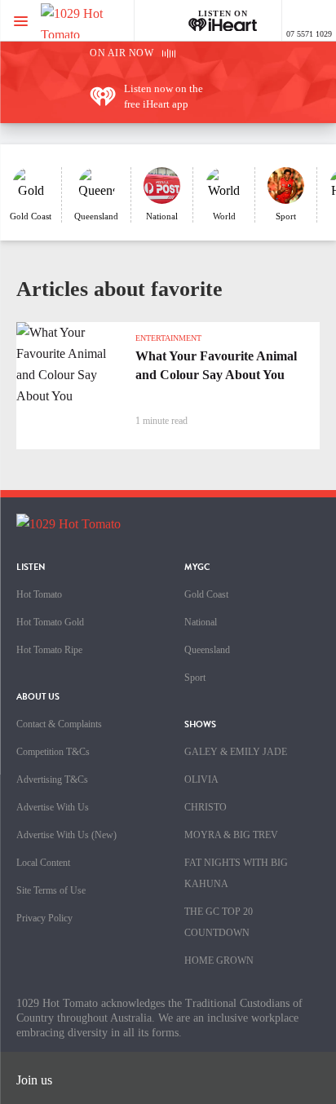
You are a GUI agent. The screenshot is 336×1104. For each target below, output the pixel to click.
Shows (200, 724)
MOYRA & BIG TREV (231, 835)
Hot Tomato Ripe (49, 650)
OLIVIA (201, 779)
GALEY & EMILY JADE (235, 751)
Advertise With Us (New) (66, 835)
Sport (195, 677)
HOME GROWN (219, 960)
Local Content (43, 862)
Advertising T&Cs (52, 779)
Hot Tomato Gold (50, 622)
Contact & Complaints (59, 724)
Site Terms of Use (51, 890)
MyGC (197, 567)
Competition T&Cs (53, 751)
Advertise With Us (52, 807)
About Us (38, 697)
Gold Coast (206, 594)
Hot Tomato (39, 594)
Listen (31, 567)
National (200, 622)
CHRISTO (205, 807)
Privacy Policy (44, 918)
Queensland (207, 650)
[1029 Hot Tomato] (96, 21)
